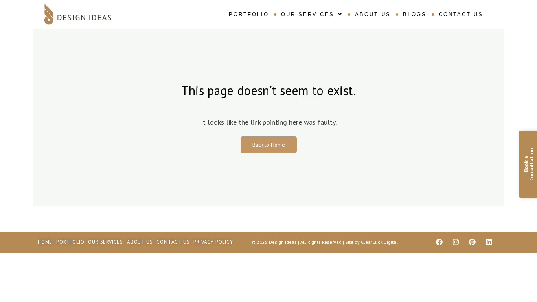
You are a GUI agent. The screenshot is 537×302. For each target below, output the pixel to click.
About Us (373, 14)
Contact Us (461, 14)
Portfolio (249, 14)
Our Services (307, 14)
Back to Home (268, 144)
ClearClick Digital (379, 242)
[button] (312, 14)
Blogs (415, 14)
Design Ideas (283, 242)
